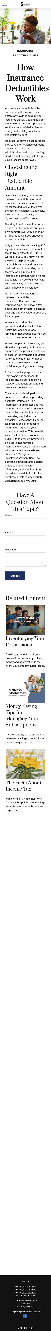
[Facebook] (25, 1316)
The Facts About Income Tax (24, 786)
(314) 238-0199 (29, 1289)
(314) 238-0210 (29, 1286)
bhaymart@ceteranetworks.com (25, 1311)
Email (8, 532)
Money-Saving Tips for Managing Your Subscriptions (22, 715)
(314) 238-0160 (29, 1292)
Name (8, 515)
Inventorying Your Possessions (25, 642)
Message (10, 549)
